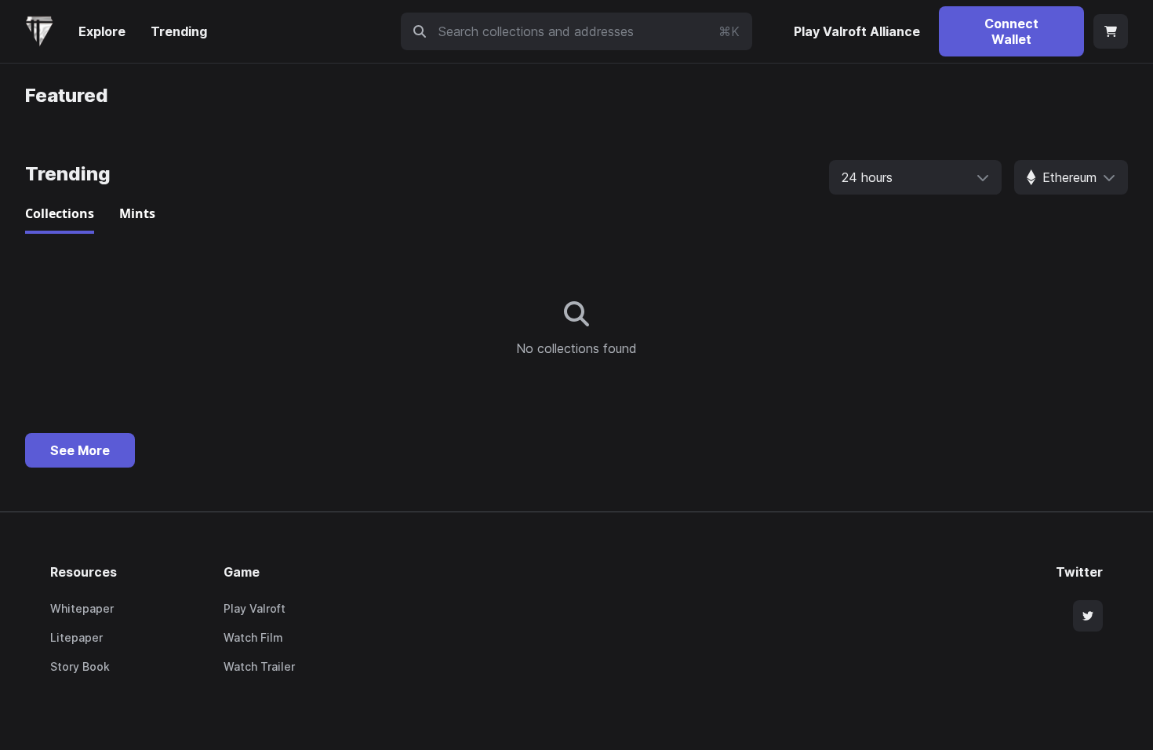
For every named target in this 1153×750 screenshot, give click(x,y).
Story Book (80, 666)
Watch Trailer (259, 666)
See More (80, 450)
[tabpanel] (576, 329)
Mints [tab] (137, 213)
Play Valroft (255, 608)
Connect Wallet (1011, 31)
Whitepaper (82, 608)
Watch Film (253, 637)
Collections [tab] (59, 213)
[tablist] (576, 218)
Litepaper (76, 637)
